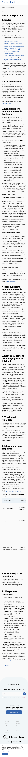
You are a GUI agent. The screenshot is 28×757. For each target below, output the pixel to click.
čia (8, 68)
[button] (18, 2)
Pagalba (17, 721)
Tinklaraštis (18, 723)
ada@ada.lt (11, 660)
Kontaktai (7, 732)
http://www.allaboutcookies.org (13, 491)
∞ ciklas (6, 725)
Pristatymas (7, 730)
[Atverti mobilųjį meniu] (25, 2)
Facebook (18, 730)
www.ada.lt (5, 660)
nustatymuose (5, 751)
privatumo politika (9, 697)
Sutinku (5, 753)
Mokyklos (7, 721)
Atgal (7, 665)
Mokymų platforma (19, 725)
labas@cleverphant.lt (7, 103)
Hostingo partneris (19, 727)
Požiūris (6, 723)
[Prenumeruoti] (24, 693)
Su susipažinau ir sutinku (14, 697)
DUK (6, 727)
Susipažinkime (14, 712)
